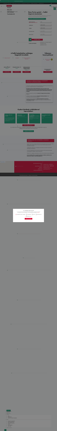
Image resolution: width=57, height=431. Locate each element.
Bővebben (38, 212)
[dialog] (28, 215)
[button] (28, 220)
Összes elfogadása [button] (28, 218)
